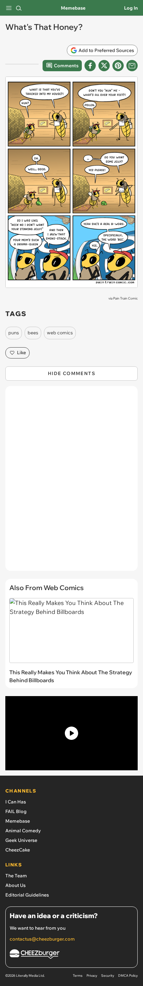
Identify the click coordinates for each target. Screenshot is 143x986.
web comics (60, 333)
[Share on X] (104, 65)
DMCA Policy (128, 975)
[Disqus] (71, 482)
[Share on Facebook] (90, 65)
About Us (15, 885)
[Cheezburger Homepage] (71, 955)
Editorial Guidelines (27, 895)
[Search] (18, 8)
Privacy (91, 975)
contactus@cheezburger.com (42, 939)
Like (21, 353)
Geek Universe (21, 840)
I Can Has (15, 802)
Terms (77, 975)
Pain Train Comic (125, 298)
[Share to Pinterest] (118, 65)
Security (107, 975)
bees (33, 333)
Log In (131, 8)
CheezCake (17, 850)
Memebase (73, 8)
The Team (16, 876)
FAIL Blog (16, 811)
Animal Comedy (23, 831)
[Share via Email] (132, 65)
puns (13, 333)
